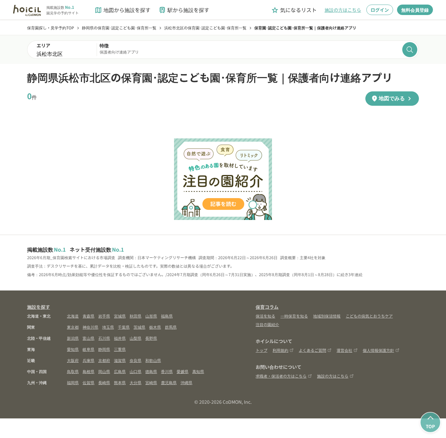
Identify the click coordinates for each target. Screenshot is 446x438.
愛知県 (73, 349)
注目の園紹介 (267, 324)
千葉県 (124, 327)
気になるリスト (294, 10)
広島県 (120, 371)
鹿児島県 (169, 382)
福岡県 (73, 382)
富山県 (88, 338)
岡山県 (104, 371)
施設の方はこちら (343, 10)
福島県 (167, 316)
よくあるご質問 (312, 350)
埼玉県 (108, 327)
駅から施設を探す (183, 10)
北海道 (73, 316)
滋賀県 (120, 360)
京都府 (104, 360)
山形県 (151, 316)
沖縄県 (186, 382)
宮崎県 (151, 382)
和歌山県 (153, 360)
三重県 (120, 349)
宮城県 (120, 316)
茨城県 (139, 327)
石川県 (104, 338)
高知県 (198, 371)
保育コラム (267, 307)
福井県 (120, 338)
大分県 (135, 382)
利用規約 (280, 350)
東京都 (73, 327)
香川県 (167, 371)
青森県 (88, 316)
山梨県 (135, 338)
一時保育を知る (294, 316)
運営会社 (344, 350)
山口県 (135, 371)
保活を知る (265, 316)
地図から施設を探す (122, 10)
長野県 (151, 338)
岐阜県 (88, 349)
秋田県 (135, 316)
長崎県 (104, 382)
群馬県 (171, 327)
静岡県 (104, 349)
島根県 (88, 371)
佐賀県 (88, 382)
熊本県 (120, 382)
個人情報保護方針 (378, 350)
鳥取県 (73, 371)
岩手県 (104, 316)
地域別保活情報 (327, 316)
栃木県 (155, 327)
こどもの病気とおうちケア (369, 316)
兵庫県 (88, 360)
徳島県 (151, 371)
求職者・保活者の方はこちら (281, 376)
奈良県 (135, 360)
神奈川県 (90, 327)
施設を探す (38, 307)
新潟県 (73, 338)
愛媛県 (182, 371)
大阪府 (73, 360)
